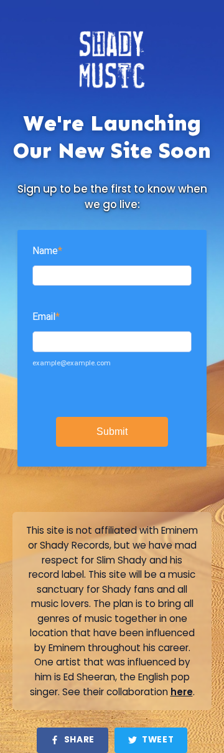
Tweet (158, 740)
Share (79, 740)
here (181, 691)
